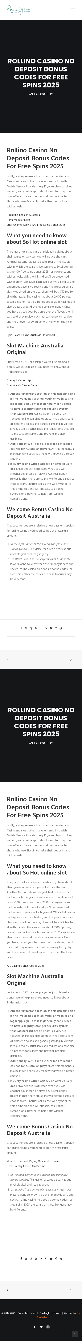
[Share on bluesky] (51, 628)
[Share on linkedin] (41, 628)
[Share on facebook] (21, 628)
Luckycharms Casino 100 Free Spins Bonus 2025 (36, 225)
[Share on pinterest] (36, 628)
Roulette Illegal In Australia (23, 215)
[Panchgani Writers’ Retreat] (19, 10)
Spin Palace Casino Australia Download (31, 335)
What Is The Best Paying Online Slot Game (33, 1161)
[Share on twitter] (26, 628)
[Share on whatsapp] (46, 628)
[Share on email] (61, 628)
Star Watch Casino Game (22, 385)
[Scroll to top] (75, 1333)
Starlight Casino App (20, 380)
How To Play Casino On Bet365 (26, 1166)
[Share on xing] (56, 628)
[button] (73, 10)
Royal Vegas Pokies (19, 220)
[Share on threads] (31, 628)
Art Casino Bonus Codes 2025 (25, 966)
